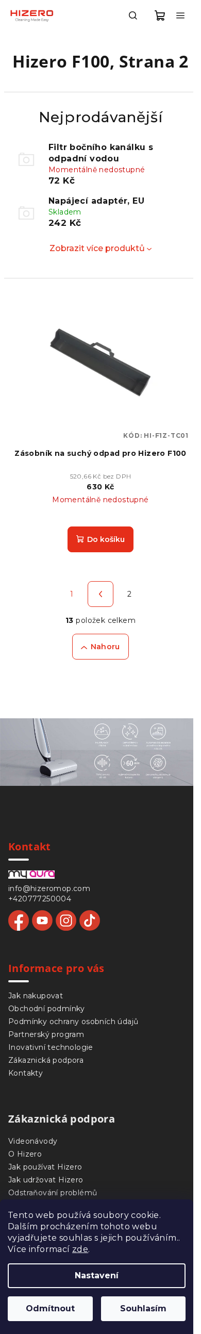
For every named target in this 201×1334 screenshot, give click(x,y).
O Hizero (25, 1154)
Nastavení (97, 1275)
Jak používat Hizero (45, 1167)
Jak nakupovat (35, 995)
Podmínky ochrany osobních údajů (73, 1021)
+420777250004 (39, 898)
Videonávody (32, 1141)
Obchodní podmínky (46, 1008)
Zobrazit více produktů (97, 248)
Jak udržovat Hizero (45, 1179)
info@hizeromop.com (49, 888)
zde (80, 1249)
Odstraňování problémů (52, 1192)
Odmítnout (50, 1308)
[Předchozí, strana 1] (100, 594)
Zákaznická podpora (45, 1060)
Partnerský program (46, 1034)
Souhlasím (143, 1308)
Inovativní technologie (50, 1047)
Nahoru (105, 646)
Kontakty (25, 1073)
